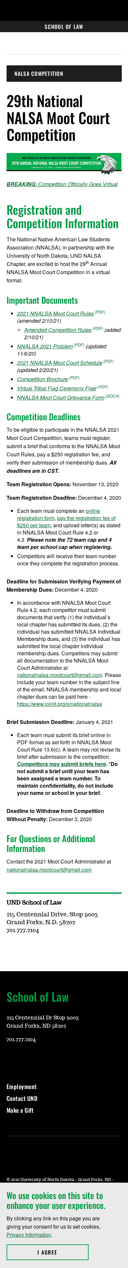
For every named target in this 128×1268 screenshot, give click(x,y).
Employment (22, 1086)
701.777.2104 (21, 1039)
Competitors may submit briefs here (61, 764)
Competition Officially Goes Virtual (62, 184)
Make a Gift (20, 1110)
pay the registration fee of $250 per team (66, 521)
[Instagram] (27, 1058)
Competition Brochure (42, 379)
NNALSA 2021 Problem (45, 346)
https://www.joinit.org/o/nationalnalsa (59, 704)
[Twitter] (58, 1058)
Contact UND (22, 1098)
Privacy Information (29, 1234)
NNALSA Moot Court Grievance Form (60, 397)
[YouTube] (11, 1058)
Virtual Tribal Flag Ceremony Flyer (56, 388)
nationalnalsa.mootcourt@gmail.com (59, 675)
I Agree (62, 1252)
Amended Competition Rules (58, 330)
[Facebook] (42, 1058)
